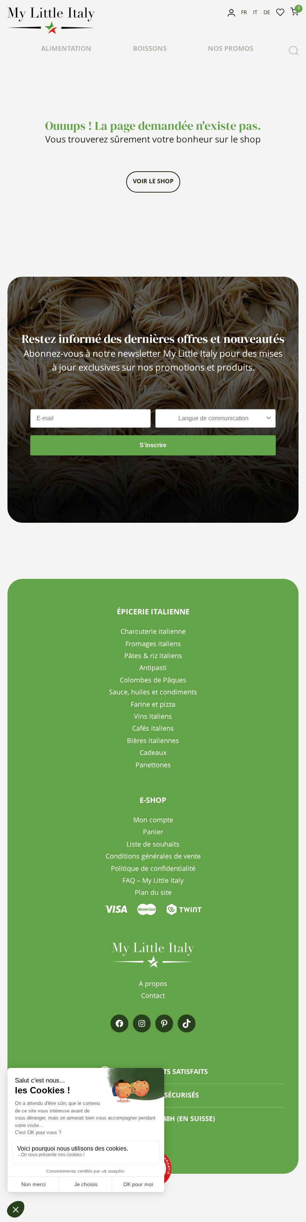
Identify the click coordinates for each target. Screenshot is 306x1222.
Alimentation (66, 49)
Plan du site (153, 893)
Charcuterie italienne (153, 632)
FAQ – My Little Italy (153, 881)
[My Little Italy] (51, 32)
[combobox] (213, 418)
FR (244, 12)
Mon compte (231, 12)
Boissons (150, 49)
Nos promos (230, 49)
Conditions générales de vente (153, 856)
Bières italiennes (153, 741)
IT (255, 12)
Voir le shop (153, 182)
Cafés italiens (153, 728)
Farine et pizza (153, 704)
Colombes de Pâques (153, 680)
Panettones (153, 765)
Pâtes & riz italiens (153, 656)
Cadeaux (153, 753)
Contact (153, 996)
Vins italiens (153, 716)
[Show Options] (268, 418)
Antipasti (153, 668)
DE (266, 12)
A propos (153, 984)
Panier (153, 832)
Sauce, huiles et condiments (153, 692)
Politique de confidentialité (153, 869)
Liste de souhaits (280, 13)
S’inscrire (153, 445)
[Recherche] (293, 50)
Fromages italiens (153, 644)
